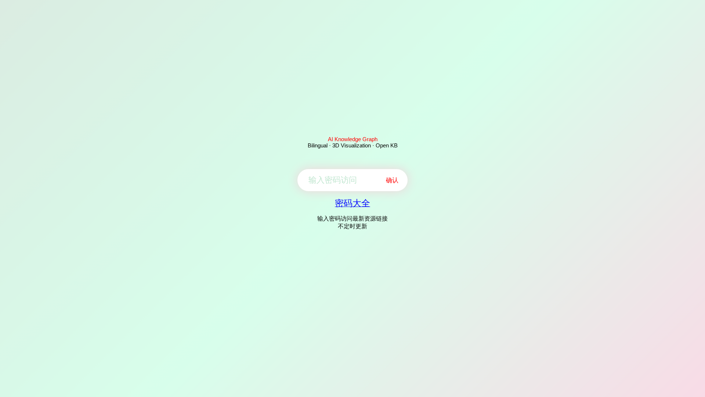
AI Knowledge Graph (352, 139)
